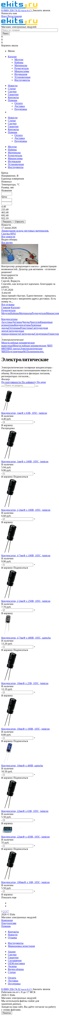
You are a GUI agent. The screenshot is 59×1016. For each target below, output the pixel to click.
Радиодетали (21, 68)
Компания (7, 920)
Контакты (13, 97)
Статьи (12, 88)
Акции (12, 951)
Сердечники (41, 333)
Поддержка (20, 109)
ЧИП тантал (13, 348)
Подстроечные (15, 351)
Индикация (20, 74)
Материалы (20, 65)
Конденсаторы (22, 325)
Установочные (22, 77)
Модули (18, 59)
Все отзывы (7, 304)
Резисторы (26, 328)
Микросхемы (21, 71)
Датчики (17, 322)
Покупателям (8, 923)
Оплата (18, 103)
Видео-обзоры (16, 969)
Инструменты (22, 80)
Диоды (26, 322)
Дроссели (35, 322)
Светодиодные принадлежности (12, 332)
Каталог (12, 56)
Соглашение (15, 960)
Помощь (12, 100)
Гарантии (13, 94)
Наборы (18, 62)
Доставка (19, 106)
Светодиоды (27, 333)
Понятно (7, 1013)
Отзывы (12, 937)
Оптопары (14, 328)
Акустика (6, 322)
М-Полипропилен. (33, 351)
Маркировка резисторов (21, 946)
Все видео (7, 242)
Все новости (8, 236)
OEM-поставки (16, 963)
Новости (13, 85)
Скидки (12, 91)
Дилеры (12, 966)
